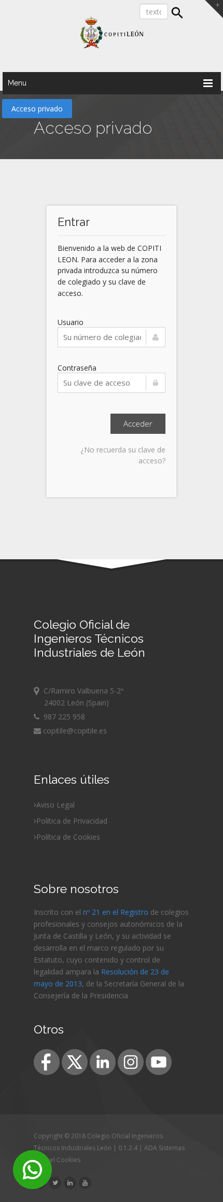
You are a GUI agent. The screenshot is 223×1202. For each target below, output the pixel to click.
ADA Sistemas (164, 1147)
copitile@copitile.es (74, 731)
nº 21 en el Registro (115, 912)
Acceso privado (37, 109)
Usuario (70, 322)
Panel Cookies (59, 1159)
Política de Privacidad (71, 821)
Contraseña (77, 368)
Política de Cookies (68, 837)
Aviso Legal (55, 805)
